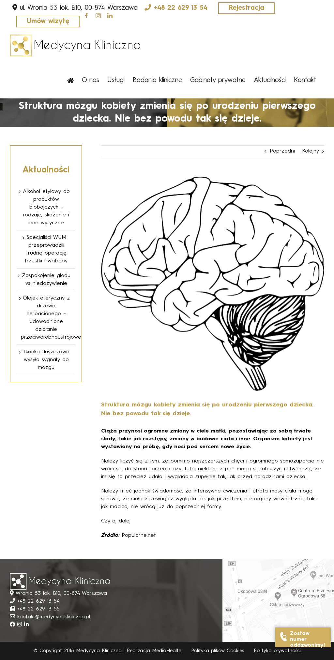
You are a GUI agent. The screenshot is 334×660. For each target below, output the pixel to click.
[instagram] (98, 15)
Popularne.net (139, 535)
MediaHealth (166, 651)
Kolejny (310, 151)
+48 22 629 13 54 (180, 8)
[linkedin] (110, 15)
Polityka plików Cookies (217, 651)
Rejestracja (246, 8)
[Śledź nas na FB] (13, 624)
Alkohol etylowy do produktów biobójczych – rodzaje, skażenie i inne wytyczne (46, 207)
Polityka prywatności (277, 651)
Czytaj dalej (115, 521)
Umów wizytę (48, 21)
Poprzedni (282, 151)
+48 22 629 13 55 (38, 609)
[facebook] (86, 15)
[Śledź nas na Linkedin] (26, 624)
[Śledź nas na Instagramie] (20, 624)
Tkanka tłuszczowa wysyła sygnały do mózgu (46, 359)
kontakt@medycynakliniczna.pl (53, 617)
